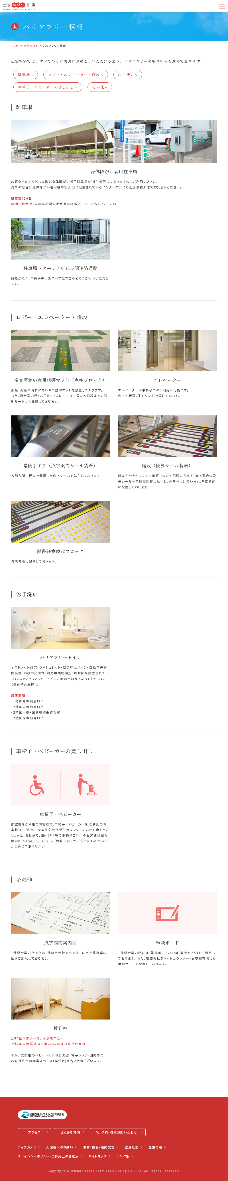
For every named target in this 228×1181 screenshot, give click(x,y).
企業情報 (155, 1147)
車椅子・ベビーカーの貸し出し (46, 87)
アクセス (34, 1132)
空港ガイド (31, 45)
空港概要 (131, 1147)
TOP (14, 45)
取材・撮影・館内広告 (99, 1147)
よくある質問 (70, 1132)
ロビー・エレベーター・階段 (74, 74)
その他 (98, 87)
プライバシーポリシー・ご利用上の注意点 (48, 1156)
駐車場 (24, 74)
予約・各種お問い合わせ (119, 1132)
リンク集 (123, 1156)
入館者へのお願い (59, 1147)
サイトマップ (98, 1156)
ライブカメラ (27, 1147)
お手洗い (126, 74)
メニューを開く (222, 6)
